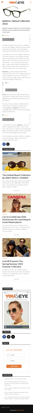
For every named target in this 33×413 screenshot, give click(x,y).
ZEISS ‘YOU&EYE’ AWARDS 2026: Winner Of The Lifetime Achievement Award (16, 393)
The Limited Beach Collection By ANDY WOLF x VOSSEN (16, 176)
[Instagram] (13, 337)
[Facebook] (4, 337)
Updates (4, 172)
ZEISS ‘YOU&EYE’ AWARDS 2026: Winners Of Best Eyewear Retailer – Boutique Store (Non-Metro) (17, 398)
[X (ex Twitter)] (8, 337)
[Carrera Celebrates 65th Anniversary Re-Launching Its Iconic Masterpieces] (16, 203)
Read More (16, 190)
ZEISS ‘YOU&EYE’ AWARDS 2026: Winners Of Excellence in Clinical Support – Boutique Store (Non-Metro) (16, 383)
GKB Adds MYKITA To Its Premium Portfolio (15, 379)
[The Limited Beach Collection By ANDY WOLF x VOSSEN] (16, 161)
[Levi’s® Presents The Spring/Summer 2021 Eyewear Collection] (16, 247)
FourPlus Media (20, 410)
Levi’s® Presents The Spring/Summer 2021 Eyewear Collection (12, 264)
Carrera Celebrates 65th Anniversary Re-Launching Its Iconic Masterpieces (16, 219)
